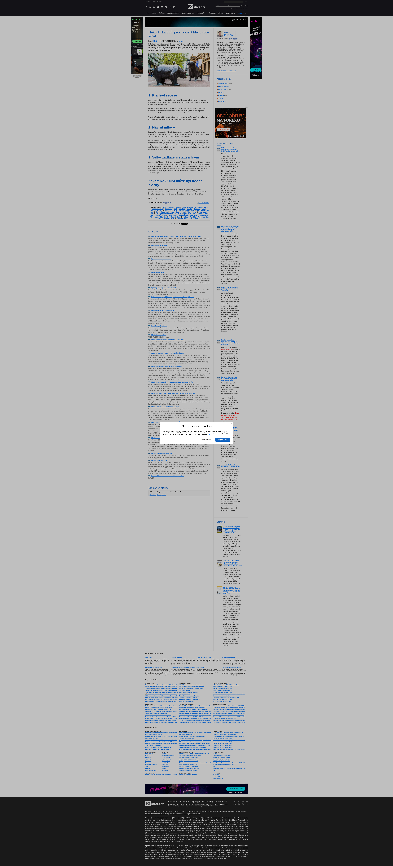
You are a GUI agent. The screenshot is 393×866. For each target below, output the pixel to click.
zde (208, 434)
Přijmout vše (222, 440)
